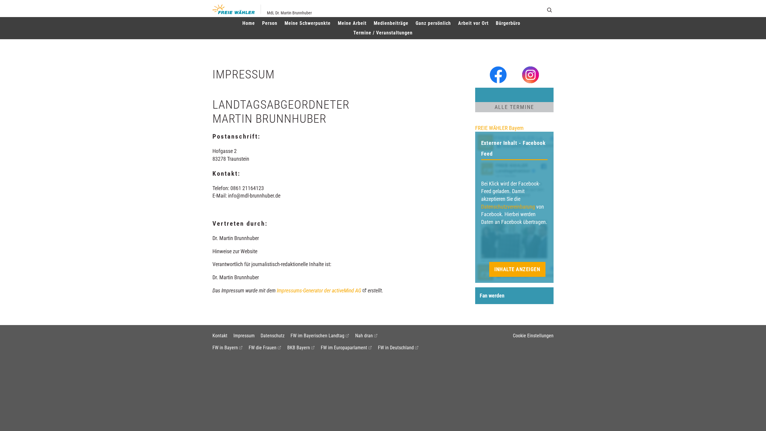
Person (269, 23)
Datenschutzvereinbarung (508, 207)
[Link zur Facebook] (498, 74)
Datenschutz (273, 336)
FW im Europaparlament (344, 347)
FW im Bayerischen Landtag (317, 336)
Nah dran (364, 336)
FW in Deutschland (396, 347)
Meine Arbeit (352, 23)
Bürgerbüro (508, 23)
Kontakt (219, 336)
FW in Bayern (225, 347)
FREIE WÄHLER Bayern (499, 128)
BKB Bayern (298, 347)
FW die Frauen (262, 347)
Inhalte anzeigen (517, 269)
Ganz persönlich (433, 23)
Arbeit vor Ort (473, 23)
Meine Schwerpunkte (308, 23)
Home (248, 23)
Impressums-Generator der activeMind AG (319, 290)
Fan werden (492, 295)
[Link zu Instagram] (530, 74)
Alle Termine (514, 107)
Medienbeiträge (391, 23)
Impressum (244, 336)
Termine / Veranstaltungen (383, 33)
